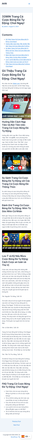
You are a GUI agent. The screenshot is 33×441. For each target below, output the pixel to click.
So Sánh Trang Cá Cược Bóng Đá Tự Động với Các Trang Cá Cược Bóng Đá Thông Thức (18, 50)
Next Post (16, 425)
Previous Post (16, 421)
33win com (16, 83)
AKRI (4, 3)
